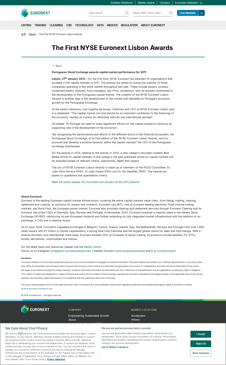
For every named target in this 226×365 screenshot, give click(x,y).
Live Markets (188, 13)
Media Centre (92, 247)
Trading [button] (40, 25)
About (32, 34)
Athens (135, 319)
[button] (201, 13)
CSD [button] (69, 25)
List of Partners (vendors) (115, 347)
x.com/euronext (164, 250)
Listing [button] (26, 25)
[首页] (35, 13)
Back (59, 66)
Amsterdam (138, 315)
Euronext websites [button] (187, 2)
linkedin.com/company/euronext (125, 250)
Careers (165, 2)
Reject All (201, 343)
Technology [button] (84, 25)
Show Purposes (201, 353)
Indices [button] (112, 25)
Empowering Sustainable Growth (88, 315)
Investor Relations (122, 2)
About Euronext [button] (153, 25)
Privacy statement (56, 359)
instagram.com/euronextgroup (71, 250)
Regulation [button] (129, 25)
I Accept (201, 334)
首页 (23, 34)
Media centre (146, 2)
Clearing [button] (56, 25)
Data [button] (100, 25)
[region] (113, 344)
